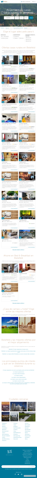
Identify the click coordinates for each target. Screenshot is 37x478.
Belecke (4, 426)
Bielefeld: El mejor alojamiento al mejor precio (18, 349)
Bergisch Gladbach (6, 435)
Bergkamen (27, 426)
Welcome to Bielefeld (6, 142)
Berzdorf (27, 428)
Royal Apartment (5, 239)
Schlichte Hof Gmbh (23, 273)
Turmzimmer (4, 200)
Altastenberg (27, 431)
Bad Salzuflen (28, 429)
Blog (27, 459)
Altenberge (27, 434)
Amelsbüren (4, 428)
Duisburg (15, 423)
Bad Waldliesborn (17, 432)
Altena (26, 438)
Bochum (26, 423)
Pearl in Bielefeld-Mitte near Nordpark (9, 123)
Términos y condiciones (27, 454)
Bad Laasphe (27, 424)
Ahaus (15, 431)
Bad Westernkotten (18, 437)
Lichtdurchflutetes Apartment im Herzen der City (11, 104)
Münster (4, 424)
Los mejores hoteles (18, 375)
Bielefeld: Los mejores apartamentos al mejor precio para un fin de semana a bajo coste (18, 352)
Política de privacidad (27, 453)
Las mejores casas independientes (19, 377)
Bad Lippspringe (17, 435)
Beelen (26, 432)
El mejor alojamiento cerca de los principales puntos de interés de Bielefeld (18, 370)
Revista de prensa (27, 457)
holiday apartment (5, 84)
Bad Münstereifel (17, 428)
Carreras (27, 460)
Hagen (15, 424)
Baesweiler (16, 438)
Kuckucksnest (4, 162)
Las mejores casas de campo (18, 380)
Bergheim (16, 426)
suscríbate (32, 466)
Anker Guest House (23, 239)
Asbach (3, 432)
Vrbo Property (22, 65)
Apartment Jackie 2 (23, 142)
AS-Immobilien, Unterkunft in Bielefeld (27, 181)
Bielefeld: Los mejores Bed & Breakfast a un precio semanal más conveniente (18, 353)
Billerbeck (4, 429)
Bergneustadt (27, 435)
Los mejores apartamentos (18, 371)
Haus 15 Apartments (5, 220)
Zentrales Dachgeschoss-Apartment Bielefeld (10, 181)
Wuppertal (4, 423)
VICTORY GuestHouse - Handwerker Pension (10, 273)
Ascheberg (27, 437)
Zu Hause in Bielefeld (23, 123)
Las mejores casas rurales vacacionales (19, 379)
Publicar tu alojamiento (27, 450)
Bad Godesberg (5, 434)
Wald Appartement (23, 220)
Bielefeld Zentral (23, 162)
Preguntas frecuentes (27, 456)
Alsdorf (3, 437)
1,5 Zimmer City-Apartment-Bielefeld (26, 200)
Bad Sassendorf (5, 431)
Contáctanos (27, 461)
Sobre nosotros (27, 451)
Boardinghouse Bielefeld (6, 65)
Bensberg (15, 434)
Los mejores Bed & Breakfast (18, 373)
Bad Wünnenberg (5, 438)
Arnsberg (15, 429)
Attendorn (4, 440)
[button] (15, 474)
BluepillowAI (27, 463)
